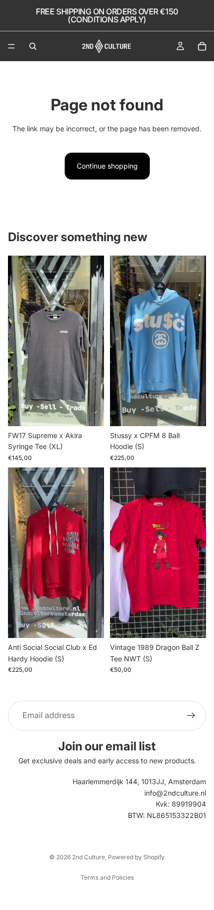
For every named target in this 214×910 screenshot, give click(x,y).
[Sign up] (191, 715)
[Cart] (202, 46)
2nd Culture (88, 857)
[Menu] (11, 46)
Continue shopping (107, 166)
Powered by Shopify (136, 857)
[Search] (33, 46)
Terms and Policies (107, 877)
